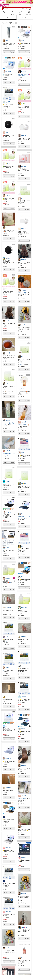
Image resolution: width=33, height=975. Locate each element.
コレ (6, 52)
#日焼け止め (10, 453)
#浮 (10, 582)
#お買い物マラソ (22, 75)
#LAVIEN (5, 453)
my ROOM (29, 13)
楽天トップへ (28, 5)
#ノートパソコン (24, 517)
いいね (12, 52)
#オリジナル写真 (7, 423)
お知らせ (20, 13)
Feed (4, 13)
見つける (12, 13)
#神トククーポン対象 (23, 74)
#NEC (19, 516)
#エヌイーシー (25, 516)
